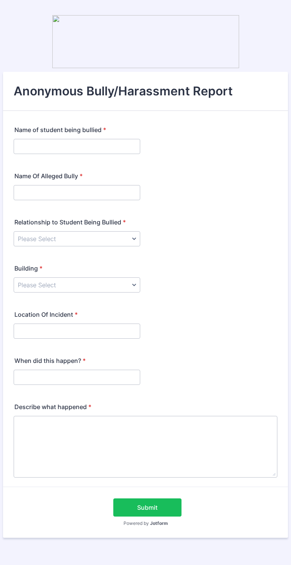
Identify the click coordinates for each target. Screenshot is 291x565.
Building (28, 268)
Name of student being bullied (60, 130)
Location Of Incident (46, 314)
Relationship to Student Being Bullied (70, 222)
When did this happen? (50, 360)
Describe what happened (52, 407)
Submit (147, 507)
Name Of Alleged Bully (48, 176)
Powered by (146, 523)
